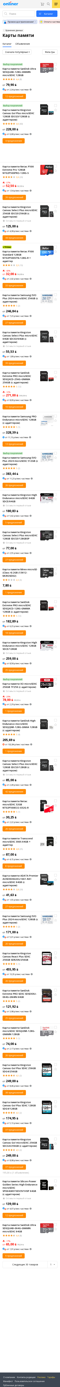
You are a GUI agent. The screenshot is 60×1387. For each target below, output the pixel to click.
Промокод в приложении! (21, 21)
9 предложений (13, 1255)
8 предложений (13, 866)
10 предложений (14, 406)
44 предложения (14, 237)
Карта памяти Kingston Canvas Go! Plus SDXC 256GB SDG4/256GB (19, 1068)
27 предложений (14, 322)
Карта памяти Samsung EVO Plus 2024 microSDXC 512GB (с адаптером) (20, 461)
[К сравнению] (55, 64)
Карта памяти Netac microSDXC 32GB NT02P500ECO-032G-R (16, 804)
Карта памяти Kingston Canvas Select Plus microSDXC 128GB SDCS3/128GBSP (20, 535)
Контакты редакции (26, 1377)
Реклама (41, 1377)
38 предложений (14, 1092)
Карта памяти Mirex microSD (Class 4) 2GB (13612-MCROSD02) (20, 572)
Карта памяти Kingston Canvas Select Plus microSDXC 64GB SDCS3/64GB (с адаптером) (20, 337)
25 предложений (14, 670)
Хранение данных (14, 30)
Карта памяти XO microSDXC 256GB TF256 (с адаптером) (20, 685)
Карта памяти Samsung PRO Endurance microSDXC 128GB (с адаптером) (19, 419)
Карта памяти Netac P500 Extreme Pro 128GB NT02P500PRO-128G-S (18, 170)
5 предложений (13, 522)
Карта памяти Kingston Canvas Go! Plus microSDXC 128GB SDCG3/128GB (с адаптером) (18, 114)
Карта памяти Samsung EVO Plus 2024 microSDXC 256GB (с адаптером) (20, 298)
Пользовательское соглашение (30, 1381)
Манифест (8, 1381)
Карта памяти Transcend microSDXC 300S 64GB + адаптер (18, 841)
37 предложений (14, 1129)
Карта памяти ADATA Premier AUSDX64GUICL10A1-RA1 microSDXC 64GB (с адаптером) (20, 880)
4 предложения (13, 140)
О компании (9, 1377)
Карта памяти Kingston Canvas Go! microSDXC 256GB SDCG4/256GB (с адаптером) (20, 1142)
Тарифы (51, 1377)
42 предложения (14, 791)
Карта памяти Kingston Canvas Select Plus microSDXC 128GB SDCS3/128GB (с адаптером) (20, 765)
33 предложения (14, 285)
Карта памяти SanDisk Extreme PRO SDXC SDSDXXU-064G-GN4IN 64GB (20, 994)
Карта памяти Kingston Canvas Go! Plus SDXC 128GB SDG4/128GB (19, 1105)
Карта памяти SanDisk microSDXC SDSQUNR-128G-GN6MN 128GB (19, 1031)
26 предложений (14, 485)
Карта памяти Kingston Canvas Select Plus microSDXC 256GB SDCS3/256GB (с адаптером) (20, 211)
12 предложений (14, 96)
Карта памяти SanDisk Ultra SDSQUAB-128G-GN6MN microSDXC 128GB (19, 72)
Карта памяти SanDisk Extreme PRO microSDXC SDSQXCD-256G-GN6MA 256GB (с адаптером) (17, 377)
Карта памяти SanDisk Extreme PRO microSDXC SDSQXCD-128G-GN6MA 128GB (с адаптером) (17, 606)
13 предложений (14, 444)
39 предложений (14, 197)
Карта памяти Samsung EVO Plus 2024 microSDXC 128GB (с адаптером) (20, 919)
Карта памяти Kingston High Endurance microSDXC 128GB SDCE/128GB (20, 645)
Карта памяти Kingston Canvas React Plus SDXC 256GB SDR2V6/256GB (17, 956)
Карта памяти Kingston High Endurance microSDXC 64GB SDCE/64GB (20, 498)
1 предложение (13, 592)
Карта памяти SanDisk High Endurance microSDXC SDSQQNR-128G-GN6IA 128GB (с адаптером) (20, 725)
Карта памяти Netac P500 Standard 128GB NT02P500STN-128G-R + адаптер (18, 256)
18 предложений (14, 632)
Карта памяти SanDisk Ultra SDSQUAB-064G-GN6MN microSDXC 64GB (19, 1228)
